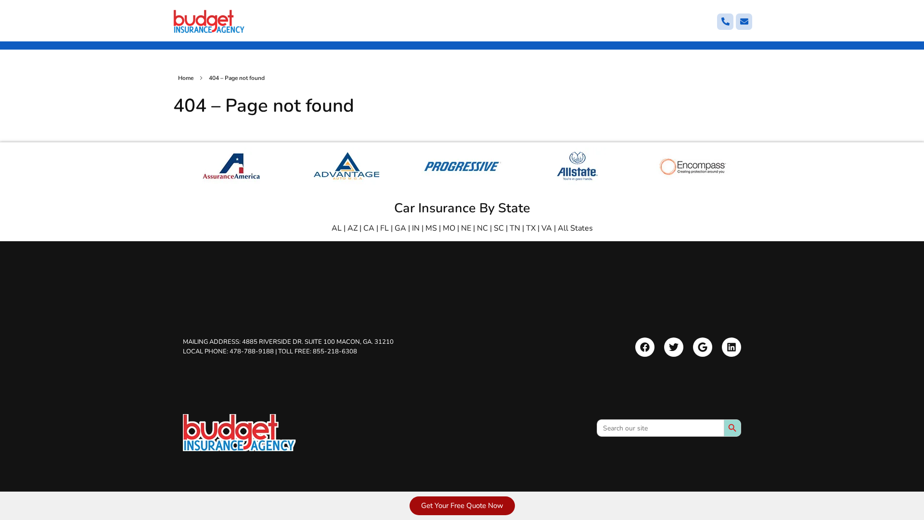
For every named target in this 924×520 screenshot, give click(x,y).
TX (531, 228)
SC (499, 228)
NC (482, 228)
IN (416, 228)
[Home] (239, 432)
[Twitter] (673, 347)
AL (337, 228)
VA (546, 228)
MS (431, 228)
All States (575, 228)
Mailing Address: (288, 342)
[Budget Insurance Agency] (209, 21)
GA (400, 228)
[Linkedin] (731, 347)
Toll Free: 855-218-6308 (317, 351)
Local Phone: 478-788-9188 (228, 351)
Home (185, 78)
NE (466, 228)
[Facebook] (644, 347)
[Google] (702, 347)
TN (515, 228)
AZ (352, 228)
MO (449, 228)
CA (368, 228)
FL (384, 228)
